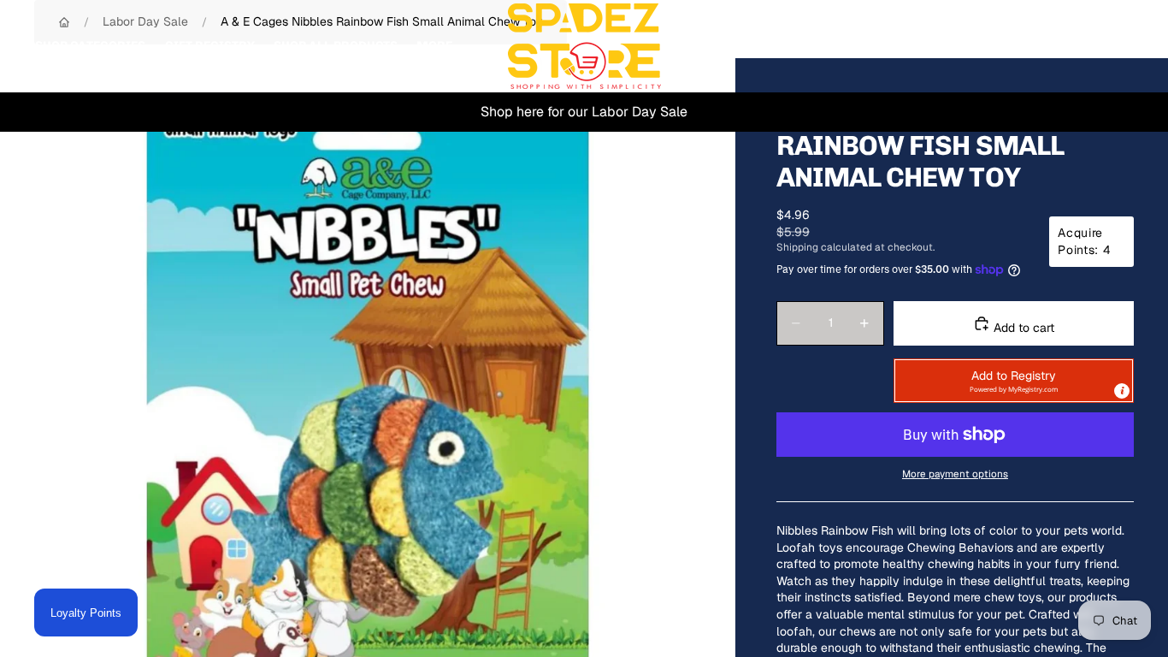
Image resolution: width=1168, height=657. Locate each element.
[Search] (1041, 46)
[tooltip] (1122, 391)
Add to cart (1022, 327)
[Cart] (1115, 46)
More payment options (955, 473)
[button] (1014, 380)
